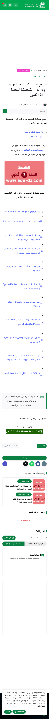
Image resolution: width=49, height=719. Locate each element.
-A (44, 76)
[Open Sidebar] (10, 5)
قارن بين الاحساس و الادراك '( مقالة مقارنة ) (23, 304)
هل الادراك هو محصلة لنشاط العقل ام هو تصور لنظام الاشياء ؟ (22, 237)
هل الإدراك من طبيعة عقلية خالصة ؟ (21, 212)
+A (35, 76)
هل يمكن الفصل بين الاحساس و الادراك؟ (21, 221)
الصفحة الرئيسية (40, 70)
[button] (37, 463)
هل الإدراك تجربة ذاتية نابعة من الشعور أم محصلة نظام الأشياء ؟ (22, 251)
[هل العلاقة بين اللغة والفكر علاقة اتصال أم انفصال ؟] (39, 485)
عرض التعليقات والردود (13, 544)
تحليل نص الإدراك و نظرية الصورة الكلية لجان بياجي (22, 340)
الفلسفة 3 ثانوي (23, 70)
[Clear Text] (5, 111)
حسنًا (8, 712)
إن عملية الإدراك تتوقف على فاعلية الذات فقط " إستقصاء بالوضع (22, 322)
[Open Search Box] (15, 5)
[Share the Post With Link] (44, 463)
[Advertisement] (24, 39)
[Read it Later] (4, 76)
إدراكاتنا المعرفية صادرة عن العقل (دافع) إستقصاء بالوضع (21, 286)
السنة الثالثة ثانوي (33, 132)
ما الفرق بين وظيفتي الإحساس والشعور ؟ (22, 375)
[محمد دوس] (45, 104)
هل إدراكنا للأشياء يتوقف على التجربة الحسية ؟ (23, 268)
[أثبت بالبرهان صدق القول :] (39, 498)
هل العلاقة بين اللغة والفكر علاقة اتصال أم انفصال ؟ (18, 487)
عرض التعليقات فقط (35, 544)
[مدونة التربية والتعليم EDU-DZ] (35, 5)
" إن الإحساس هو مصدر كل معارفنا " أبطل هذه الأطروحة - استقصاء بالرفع (23, 357)
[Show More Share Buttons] (4, 463)
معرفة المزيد (19, 712)
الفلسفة (35, 137)
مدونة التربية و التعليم (33, 150)
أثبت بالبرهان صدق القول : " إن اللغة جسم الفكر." (20, 500)
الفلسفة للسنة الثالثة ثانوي (22, 431)
